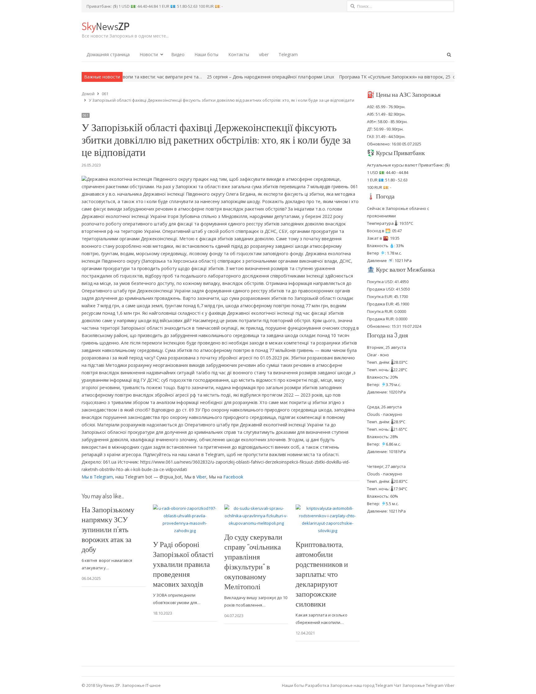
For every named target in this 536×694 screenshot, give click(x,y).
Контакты (238, 54)
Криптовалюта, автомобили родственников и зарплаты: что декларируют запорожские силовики (322, 573)
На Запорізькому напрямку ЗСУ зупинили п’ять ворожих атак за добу (108, 529)
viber (264, 54)
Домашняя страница (108, 54)
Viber (201, 477)
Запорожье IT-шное (141, 685)
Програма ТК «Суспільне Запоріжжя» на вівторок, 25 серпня (377, 77)
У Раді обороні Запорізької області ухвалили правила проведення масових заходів (183, 564)
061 (85, 115)
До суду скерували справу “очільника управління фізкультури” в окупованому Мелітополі (253, 561)
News (105, 26)
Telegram (288, 54)
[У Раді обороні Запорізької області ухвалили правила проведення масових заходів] (185, 508)
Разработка (317, 685)
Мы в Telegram (97, 477)
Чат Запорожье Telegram (419, 685)
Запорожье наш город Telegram (361, 685)
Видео (178, 54)
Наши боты (206, 54)
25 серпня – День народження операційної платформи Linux (244, 77)
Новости (149, 54)
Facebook (233, 477)
